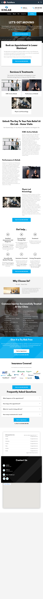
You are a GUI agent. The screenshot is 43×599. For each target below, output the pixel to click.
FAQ (18, 13)
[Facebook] (4, 478)
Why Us (14, 13)
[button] (21, 398)
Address (25, 8)
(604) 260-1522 (38, 8)
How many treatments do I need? (12, 414)
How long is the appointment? (11, 403)
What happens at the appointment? (13, 398)
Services (9, 13)
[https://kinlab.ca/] (4, 474)
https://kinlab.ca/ (10, 474)
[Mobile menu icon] (2, 2)
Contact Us (23, 13)
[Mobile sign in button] (38, 2)
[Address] (21, 7)
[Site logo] (9, 2)
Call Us (7, 465)
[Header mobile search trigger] (41, 2)
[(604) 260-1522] (33, 7)
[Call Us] (4, 465)
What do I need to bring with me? (12, 409)
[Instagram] (7, 478)
